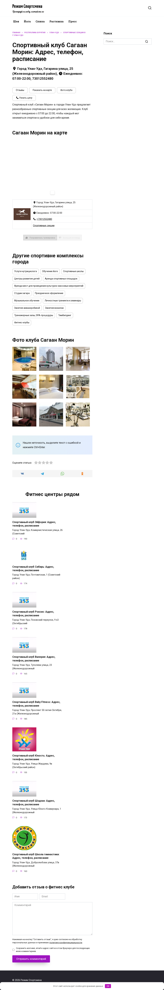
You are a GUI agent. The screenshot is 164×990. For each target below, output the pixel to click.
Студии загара (22, 293)
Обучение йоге (50, 271)
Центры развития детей (27, 278)
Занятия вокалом (54, 308)
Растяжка (56, 21)
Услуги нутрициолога (25, 271)
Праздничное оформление (49, 293)
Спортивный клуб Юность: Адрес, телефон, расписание (33, 757)
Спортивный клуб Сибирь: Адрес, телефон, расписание (33, 568)
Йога (27, 21)
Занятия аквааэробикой (27, 308)
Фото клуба (66, 90)
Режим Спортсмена (27, 6)
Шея (16, 21)
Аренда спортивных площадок (61, 278)
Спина (40, 21)
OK (108, 986)
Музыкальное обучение (26, 300)
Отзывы (20, 90)
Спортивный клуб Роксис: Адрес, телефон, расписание (33, 613)
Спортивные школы (73, 271)
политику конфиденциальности (65, 942)
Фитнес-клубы (21, 322)
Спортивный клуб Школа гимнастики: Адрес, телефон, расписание (35, 856)
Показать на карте (42, 90)
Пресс (72, 21)
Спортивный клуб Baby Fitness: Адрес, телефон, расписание (36, 703)
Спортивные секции (43, 225)
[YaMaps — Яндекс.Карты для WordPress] (52, 193)
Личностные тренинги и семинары (63, 300)
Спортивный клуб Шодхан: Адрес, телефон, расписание (33, 802)
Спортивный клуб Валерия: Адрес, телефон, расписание (33, 658)
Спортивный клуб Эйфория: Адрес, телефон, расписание (34, 523)
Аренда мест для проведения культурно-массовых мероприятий (48, 286)
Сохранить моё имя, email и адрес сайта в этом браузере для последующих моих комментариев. (53, 949)
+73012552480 (44, 219)
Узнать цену (25, 98)
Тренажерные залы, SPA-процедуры (33, 315)
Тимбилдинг (64, 315)
